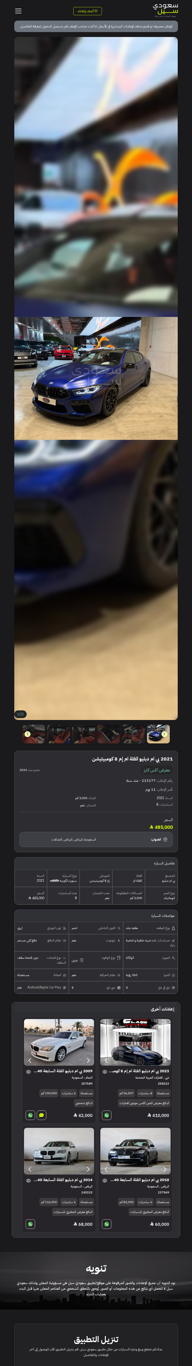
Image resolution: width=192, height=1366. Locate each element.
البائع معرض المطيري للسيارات (149, 1211)
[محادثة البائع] (41, 1115)
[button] (27, 734)
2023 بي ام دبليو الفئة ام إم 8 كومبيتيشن (139, 1071)
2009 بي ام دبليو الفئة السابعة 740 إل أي (62, 1071)
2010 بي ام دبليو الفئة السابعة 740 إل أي (139, 1180)
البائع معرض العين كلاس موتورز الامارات (144, 1103)
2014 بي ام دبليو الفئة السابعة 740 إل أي (62, 1180)
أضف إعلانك (86, 11)
